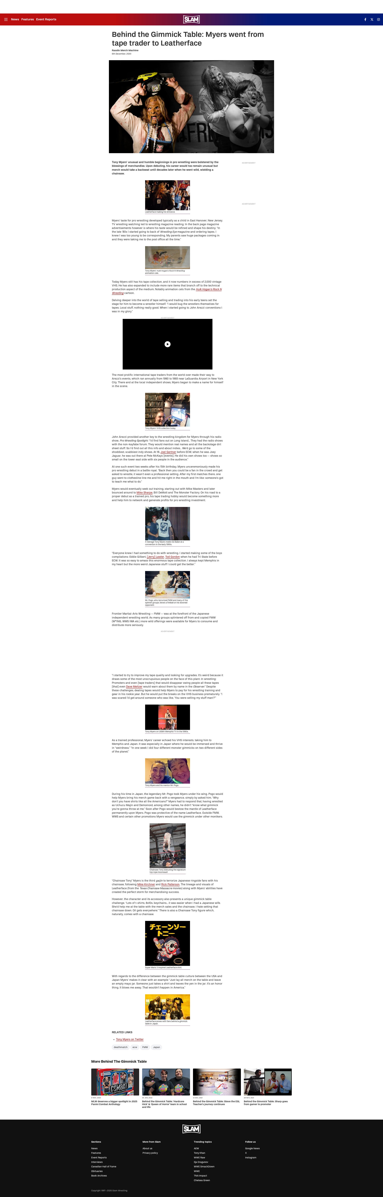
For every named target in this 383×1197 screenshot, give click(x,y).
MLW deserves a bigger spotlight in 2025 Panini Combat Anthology (114, 1103)
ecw (135, 1047)
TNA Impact (200, 1175)
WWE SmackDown (204, 1166)
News (15, 19)
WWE (197, 1171)
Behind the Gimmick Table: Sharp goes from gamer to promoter (266, 1103)
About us (147, 1148)
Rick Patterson (170, 884)
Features (27, 19)
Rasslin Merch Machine (125, 50)
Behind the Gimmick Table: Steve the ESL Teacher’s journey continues (216, 1103)
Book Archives (99, 1175)
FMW (145, 1047)
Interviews (97, 1162)
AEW (196, 1148)
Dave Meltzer (134, 686)
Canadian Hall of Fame (103, 1166)
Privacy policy (150, 1153)
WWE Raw (199, 1157)
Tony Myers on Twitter (130, 1039)
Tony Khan (199, 1153)
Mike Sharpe (144, 492)
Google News (252, 1148)
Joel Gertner (168, 452)
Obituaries (97, 1171)
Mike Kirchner (146, 884)
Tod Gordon (172, 556)
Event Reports (46, 19)
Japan (156, 1047)
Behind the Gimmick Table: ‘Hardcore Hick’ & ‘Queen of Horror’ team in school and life (164, 1104)
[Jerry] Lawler (155, 556)
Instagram (250, 1157)
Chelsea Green (202, 1180)
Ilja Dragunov (201, 1162)
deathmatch (120, 1047)
